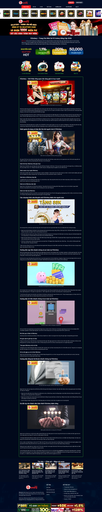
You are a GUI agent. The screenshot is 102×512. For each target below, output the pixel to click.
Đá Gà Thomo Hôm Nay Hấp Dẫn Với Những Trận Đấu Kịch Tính (37, 472)
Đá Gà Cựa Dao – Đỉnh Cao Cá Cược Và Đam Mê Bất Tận (77, 472)
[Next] (82, 52)
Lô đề (41, 6)
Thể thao (49, 6)
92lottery (26, 6)
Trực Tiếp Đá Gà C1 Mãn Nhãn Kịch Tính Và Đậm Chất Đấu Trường (24, 472)
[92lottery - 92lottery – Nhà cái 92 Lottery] (24, 2)
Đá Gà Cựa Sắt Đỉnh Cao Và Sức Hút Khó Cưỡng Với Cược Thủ (63, 472)
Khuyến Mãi (69, 6)
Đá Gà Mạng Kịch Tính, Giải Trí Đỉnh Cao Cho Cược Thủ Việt (50, 472)
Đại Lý (77, 6)
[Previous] (37, 52)
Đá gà (34, 6)
